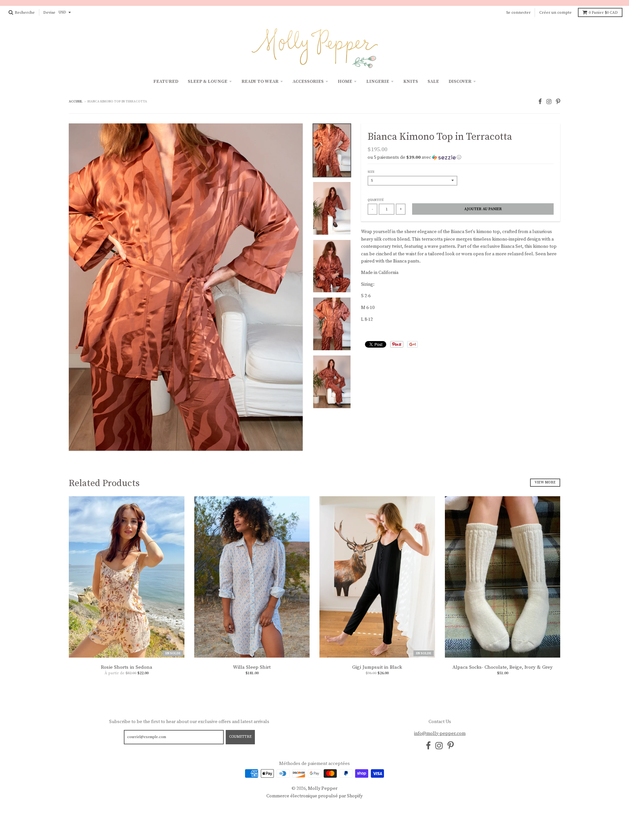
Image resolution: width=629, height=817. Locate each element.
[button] (461, 157)
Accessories (308, 81)
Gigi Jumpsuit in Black (377, 667)
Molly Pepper (322, 788)
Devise (49, 12)
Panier (603, 12)
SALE (433, 81)
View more (545, 482)
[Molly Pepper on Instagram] (548, 102)
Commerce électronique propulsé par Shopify (314, 796)
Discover (459, 81)
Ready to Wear (259, 81)
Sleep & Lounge (207, 81)
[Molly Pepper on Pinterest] (558, 102)
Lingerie (377, 81)
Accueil (76, 101)
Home (345, 81)
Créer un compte (555, 12)
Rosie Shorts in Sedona (126, 667)
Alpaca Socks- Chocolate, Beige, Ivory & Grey (502, 667)
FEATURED (165, 81)
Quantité (376, 200)
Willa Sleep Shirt (252, 667)
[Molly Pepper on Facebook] (540, 102)
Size (371, 172)
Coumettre (240, 737)
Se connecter (518, 12)
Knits (410, 81)
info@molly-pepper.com (440, 733)
